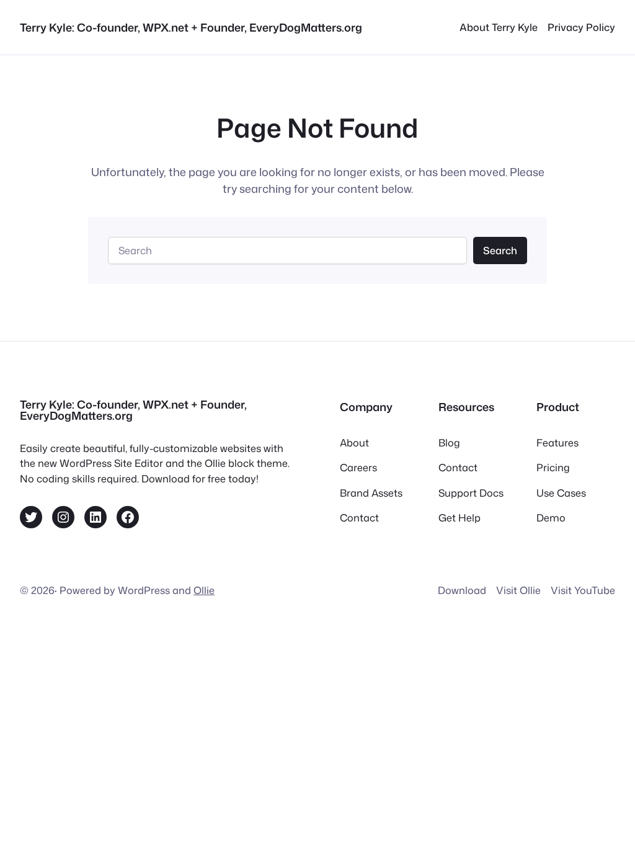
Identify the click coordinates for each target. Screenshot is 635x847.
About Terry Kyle (499, 27)
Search (500, 250)
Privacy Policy (581, 27)
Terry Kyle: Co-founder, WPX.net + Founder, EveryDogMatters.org (191, 27)
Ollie (204, 590)
